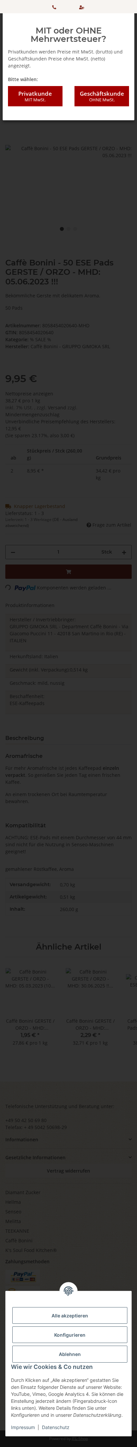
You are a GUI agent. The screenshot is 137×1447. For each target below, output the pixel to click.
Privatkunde (35, 96)
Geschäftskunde (102, 96)
